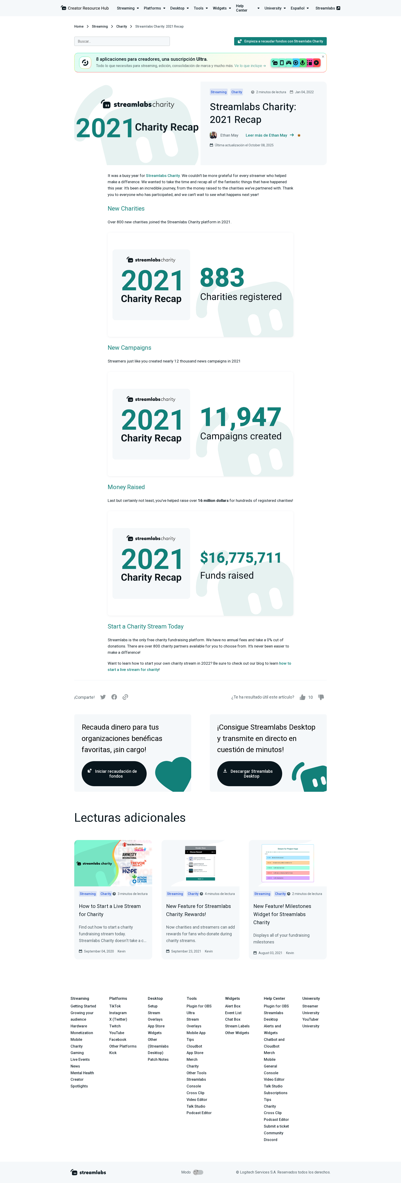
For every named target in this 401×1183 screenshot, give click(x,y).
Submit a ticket (276, 1126)
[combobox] (122, 41)
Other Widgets (237, 1033)
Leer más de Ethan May (266, 135)
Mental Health (82, 1073)
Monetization (82, 1033)
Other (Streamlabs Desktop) (158, 1046)
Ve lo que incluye (248, 66)
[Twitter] (103, 698)
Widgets (155, 1033)
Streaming (100, 26)
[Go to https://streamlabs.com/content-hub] (85, 8)
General (270, 1066)
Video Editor (197, 1099)
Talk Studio (196, 1106)
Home (79, 26)
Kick (112, 1053)
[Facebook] (114, 698)
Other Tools (197, 1073)
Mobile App (196, 1033)
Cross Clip (195, 1093)
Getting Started (83, 1006)
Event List (233, 1013)
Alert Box (232, 1006)
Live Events (80, 1059)
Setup (153, 1006)
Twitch (115, 1026)
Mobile (76, 1039)
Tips (190, 1039)
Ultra (191, 1013)
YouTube (116, 1033)
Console (271, 1073)
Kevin (122, 951)
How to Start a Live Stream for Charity (110, 910)
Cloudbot (194, 1046)
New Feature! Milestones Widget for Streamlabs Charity (282, 914)
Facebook (117, 1039)
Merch (192, 1059)
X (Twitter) (118, 1019)
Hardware (79, 1026)
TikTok (115, 1006)
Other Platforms (123, 1046)
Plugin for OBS (199, 1006)
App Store (156, 1026)
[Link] (125, 697)
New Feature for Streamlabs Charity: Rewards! (198, 910)
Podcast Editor (199, 1113)
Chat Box (232, 1019)
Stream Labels (237, 1026)
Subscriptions (276, 1093)
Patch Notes (158, 1059)
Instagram (118, 1013)
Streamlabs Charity (163, 175)
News (75, 1066)
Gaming (77, 1053)
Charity (121, 26)
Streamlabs (325, 8)
